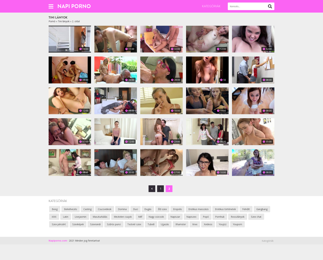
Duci (135, 209)
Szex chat (256, 216)
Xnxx (194, 224)
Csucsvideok (104, 209)
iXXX (54, 216)
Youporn (237, 224)
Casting (87, 209)
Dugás (147, 209)
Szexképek (78, 224)
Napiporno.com (58, 240)
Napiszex (191, 216)
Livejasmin (80, 216)
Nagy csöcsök (156, 216)
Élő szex (162, 209)
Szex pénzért (59, 224)
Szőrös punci (114, 224)
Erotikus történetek (225, 209)
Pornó (52, 21)
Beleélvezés (70, 209)
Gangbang (261, 209)
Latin (65, 216)
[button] (51, 6)
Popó (206, 216)
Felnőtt (246, 209)
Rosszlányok (237, 216)
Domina (122, 209)
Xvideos (208, 224)
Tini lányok (63, 21)
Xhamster (180, 224)
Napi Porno (74, 6)
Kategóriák (211, 6)
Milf (140, 216)
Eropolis (177, 209)
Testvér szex (134, 224)
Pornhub (219, 216)
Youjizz (222, 224)
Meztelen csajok (123, 216)
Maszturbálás (100, 216)
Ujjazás (165, 224)
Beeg (55, 209)
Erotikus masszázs (198, 209)
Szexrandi (95, 224)
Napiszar (175, 216)
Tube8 (151, 224)
